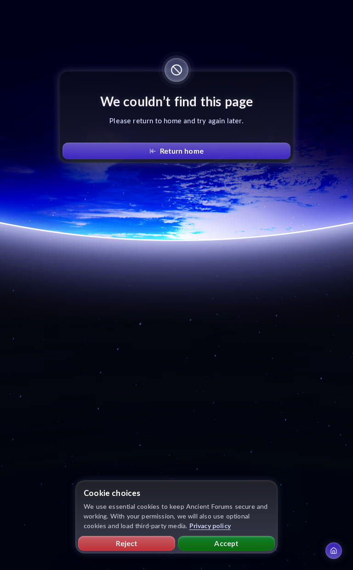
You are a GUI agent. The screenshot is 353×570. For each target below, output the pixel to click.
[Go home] (333, 550)
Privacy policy (210, 526)
